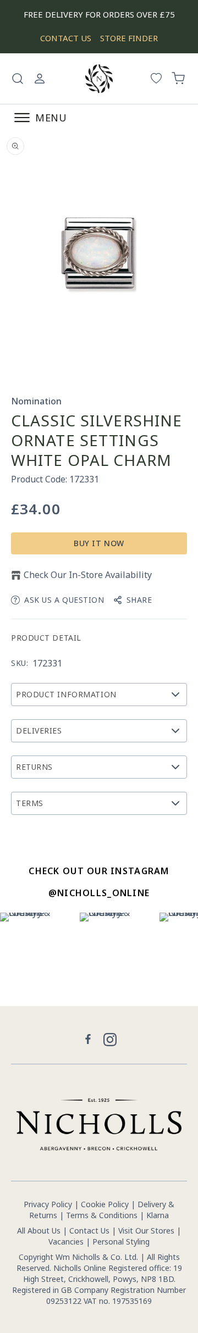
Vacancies (67, 1241)
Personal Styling (121, 1241)
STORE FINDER (129, 37)
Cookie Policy (105, 1204)
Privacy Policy (48, 1204)
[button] (17, 78)
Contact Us (89, 1230)
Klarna (157, 1215)
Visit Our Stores (146, 1230)
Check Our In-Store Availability (88, 575)
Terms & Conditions (102, 1215)
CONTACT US (65, 37)
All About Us (39, 1230)
